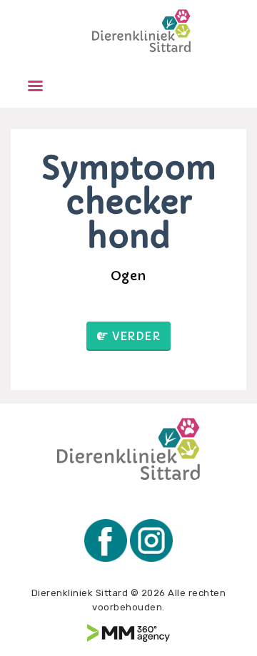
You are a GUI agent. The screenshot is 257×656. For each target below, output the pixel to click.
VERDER (136, 336)
